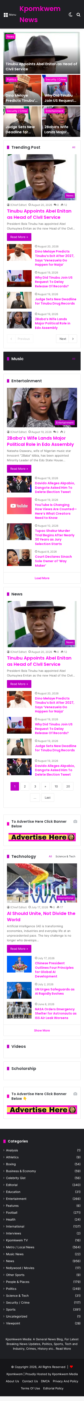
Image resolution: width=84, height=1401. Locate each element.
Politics (11, 79)
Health (10, 1219)
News (10, 36)
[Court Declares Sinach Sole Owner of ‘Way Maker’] (19, 557)
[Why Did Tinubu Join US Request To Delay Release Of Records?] (61, 90)
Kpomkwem (14, 1374)
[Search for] (78, 16)
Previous (24, 338)
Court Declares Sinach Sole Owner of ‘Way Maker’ (53, 561)
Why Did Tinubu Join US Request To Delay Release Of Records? (60, 103)
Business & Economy (21, 1171)
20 (68, 786)
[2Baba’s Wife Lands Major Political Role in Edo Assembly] (61, 121)
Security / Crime (56, 79)
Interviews (13, 1233)
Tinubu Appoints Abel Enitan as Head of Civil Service (41, 66)
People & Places (17, 1282)
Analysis (12, 1150)
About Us (12, 1381)
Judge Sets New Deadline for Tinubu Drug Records (20, 134)
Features (12, 1205)
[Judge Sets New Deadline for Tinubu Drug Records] (22, 121)
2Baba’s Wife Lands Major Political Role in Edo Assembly (58, 134)
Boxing (11, 1164)
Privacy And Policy (65, 1381)
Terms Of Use (30, 1388)
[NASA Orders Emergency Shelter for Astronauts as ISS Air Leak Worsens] (19, 1010)
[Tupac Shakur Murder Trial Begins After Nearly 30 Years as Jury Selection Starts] (19, 531)
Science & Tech (65, 856)
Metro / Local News (20, 1247)
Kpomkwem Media (65, 1374)
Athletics (12, 1157)
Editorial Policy (53, 1388)
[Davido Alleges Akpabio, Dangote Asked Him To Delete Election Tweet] (19, 484)
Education (13, 1192)
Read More (63, 1348)
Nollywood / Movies (20, 1268)
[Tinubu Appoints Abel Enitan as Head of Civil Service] (41, 53)
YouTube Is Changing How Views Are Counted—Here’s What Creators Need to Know (56, 511)
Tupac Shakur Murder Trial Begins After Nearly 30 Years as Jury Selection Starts (54, 537)
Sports (10, 1309)
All (73, 147)
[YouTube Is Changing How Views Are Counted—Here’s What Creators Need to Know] (19, 505)
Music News (15, 1254)
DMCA (45, 1381)
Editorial (11, 1185)
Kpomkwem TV (17, 1240)
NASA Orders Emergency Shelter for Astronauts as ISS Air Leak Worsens (56, 1013)
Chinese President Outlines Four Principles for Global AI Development (54, 970)
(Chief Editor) (18, 205)
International (15, 1226)
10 (56, 786)
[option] (42, 84)
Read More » (19, 237)
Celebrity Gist (16, 1178)
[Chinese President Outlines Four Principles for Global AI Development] (19, 964)
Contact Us (30, 1381)
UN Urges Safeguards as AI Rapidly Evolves (55, 991)
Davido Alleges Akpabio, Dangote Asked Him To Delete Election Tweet (55, 487)
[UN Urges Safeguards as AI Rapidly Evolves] (19, 990)
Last (48, 797)
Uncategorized (16, 1316)
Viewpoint (13, 1323)
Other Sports (15, 1275)
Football (11, 1212)
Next (63, 338)
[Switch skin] (70, 16)
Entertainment (54, 111)
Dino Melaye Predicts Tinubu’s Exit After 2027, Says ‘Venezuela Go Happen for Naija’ (54, 258)
